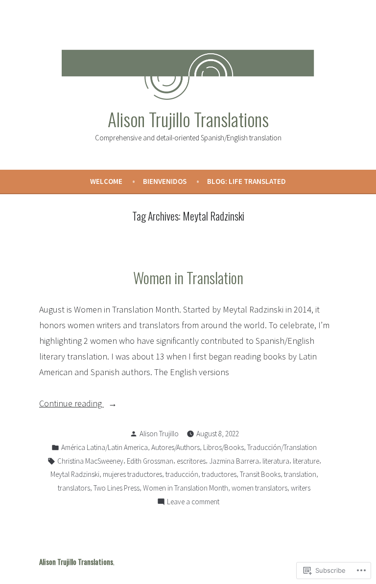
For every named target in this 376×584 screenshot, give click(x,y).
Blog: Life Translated (246, 181)
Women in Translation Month (185, 488)
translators (74, 488)
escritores (191, 461)
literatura (275, 461)
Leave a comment (193, 502)
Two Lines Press (117, 488)
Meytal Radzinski (74, 474)
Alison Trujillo (159, 433)
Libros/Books (223, 447)
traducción (181, 474)
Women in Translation (188, 277)
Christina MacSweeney (90, 461)
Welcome (106, 181)
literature (306, 461)
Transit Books (260, 474)
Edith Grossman (150, 461)
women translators (259, 488)
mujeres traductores (132, 474)
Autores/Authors (175, 447)
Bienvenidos (165, 181)
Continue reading (71, 404)
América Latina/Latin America (104, 447)
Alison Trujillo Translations (188, 119)
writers (300, 488)
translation (300, 474)
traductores (219, 474)
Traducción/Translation (282, 447)
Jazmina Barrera (234, 461)
